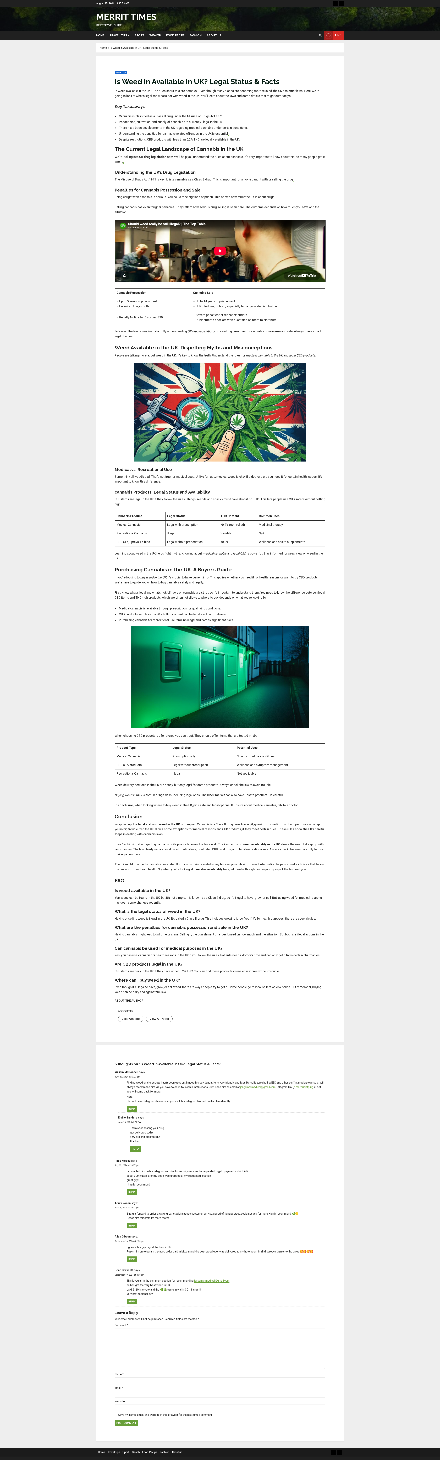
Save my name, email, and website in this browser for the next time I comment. (165, 1414)
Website (120, 1401)
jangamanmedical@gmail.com (258, 1087)
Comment (121, 1325)
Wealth (155, 35)
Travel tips (118, 35)
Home (100, 35)
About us (214, 35)
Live (338, 35)
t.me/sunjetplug (303, 1087)
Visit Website (131, 1019)
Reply (131, 1108)
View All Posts (159, 1019)
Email (119, 1387)
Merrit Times (126, 17)
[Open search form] (320, 35)
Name (119, 1374)
